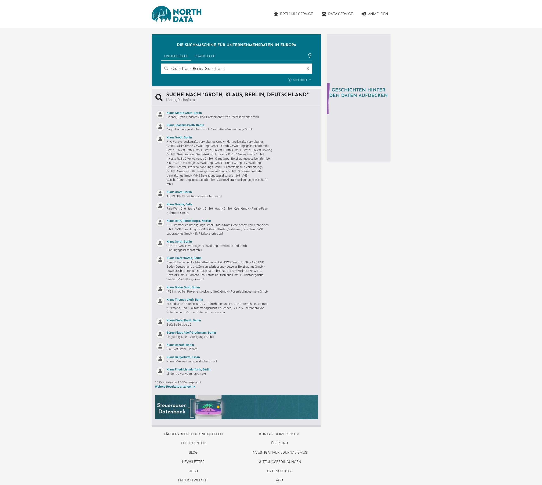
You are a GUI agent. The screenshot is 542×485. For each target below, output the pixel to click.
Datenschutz (279, 471)
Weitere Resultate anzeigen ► (175, 386)
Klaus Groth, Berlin (179, 137)
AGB (279, 480)
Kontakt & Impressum (279, 434)
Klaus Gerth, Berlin (179, 241)
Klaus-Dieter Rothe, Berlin (184, 258)
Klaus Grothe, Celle (179, 204)
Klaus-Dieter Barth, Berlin (184, 320)
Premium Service (296, 14)
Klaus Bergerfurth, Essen (183, 357)
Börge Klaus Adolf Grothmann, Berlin (191, 332)
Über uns (279, 443)
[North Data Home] (176, 14)
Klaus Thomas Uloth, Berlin (185, 299)
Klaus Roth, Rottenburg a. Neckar (189, 220)
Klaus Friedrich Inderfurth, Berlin (188, 369)
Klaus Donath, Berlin (180, 345)
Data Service (340, 14)
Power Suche (205, 56)
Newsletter (193, 462)
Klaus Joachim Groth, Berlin (185, 125)
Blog (193, 452)
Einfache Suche (176, 56)
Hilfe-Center (193, 443)
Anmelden (378, 14)
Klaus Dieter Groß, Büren (183, 287)
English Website (193, 480)
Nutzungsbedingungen (279, 462)
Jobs (193, 471)
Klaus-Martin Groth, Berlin (184, 113)
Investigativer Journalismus (279, 452)
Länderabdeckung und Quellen (193, 434)
